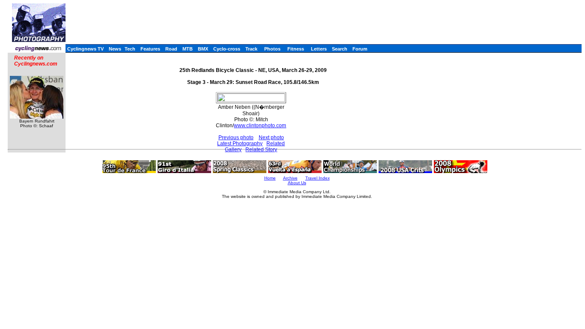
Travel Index (317, 178)
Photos (272, 48)
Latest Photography (240, 144)
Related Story (261, 150)
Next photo (271, 138)
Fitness (295, 48)
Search (339, 48)
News (115, 48)
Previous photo (236, 138)
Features (150, 48)
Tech (130, 48)
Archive (290, 178)
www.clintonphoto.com (260, 126)
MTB (187, 48)
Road (171, 48)
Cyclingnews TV (85, 48)
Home (270, 178)
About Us (297, 182)
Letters (319, 48)
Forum (359, 48)
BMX (203, 48)
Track (251, 48)
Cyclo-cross (226, 48)
